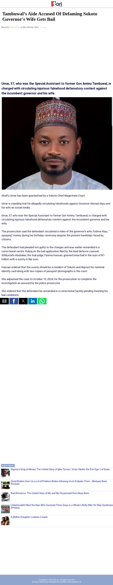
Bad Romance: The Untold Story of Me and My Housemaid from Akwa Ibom (50, 493)
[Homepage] (56, 6)
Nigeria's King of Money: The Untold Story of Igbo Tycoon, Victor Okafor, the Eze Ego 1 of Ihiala (60, 469)
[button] (4, 301)
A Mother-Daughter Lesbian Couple (29, 517)
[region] (56, 56)
